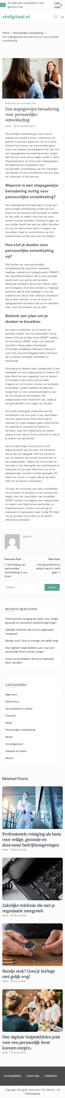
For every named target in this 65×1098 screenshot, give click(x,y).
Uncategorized (14, 744)
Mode (8, 722)
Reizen (9, 737)
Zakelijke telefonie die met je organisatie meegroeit (28, 908)
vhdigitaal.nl (16, 17)
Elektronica (12, 701)
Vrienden (50, 1076)
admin (8, 126)
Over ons (32, 1076)
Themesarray (32, 1093)
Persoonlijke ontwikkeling (20, 103)
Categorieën (12, 1076)
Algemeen (11, 694)
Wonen (9, 758)
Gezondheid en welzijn (18, 708)
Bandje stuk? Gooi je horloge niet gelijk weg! (31, 640)
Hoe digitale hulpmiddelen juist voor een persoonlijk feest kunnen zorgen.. (31, 1042)
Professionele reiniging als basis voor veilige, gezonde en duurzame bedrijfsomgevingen (31, 839)
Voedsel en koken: (16, 751)
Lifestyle (10, 715)
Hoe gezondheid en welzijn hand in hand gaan (48, 568)
